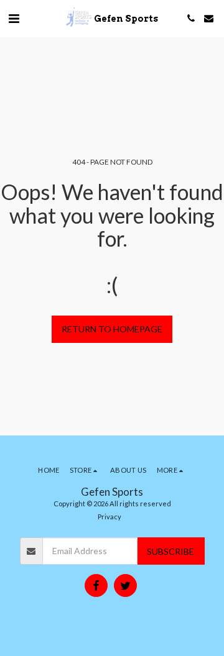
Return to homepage (112, 329)
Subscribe (170, 551)
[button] (13, 18)
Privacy (109, 516)
